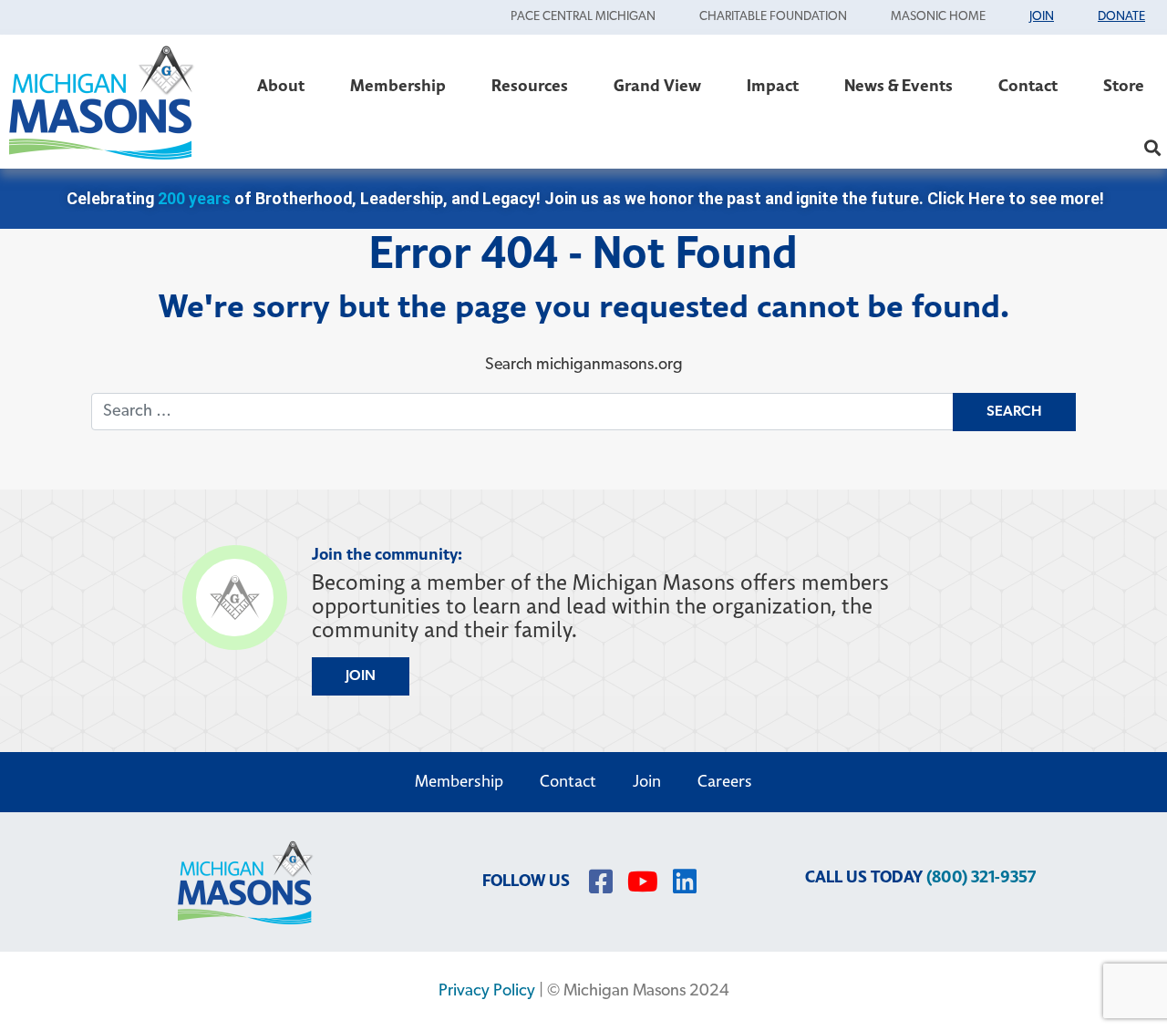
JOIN (361, 676)
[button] (1152, 147)
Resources (529, 86)
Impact (773, 86)
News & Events (898, 86)
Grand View (657, 86)
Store (1123, 86)
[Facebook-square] (600, 881)
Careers (724, 781)
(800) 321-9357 (981, 877)
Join (647, 781)
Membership (398, 86)
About (281, 86)
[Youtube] (642, 881)
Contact (1028, 86)
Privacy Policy (487, 991)
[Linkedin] (684, 881)
